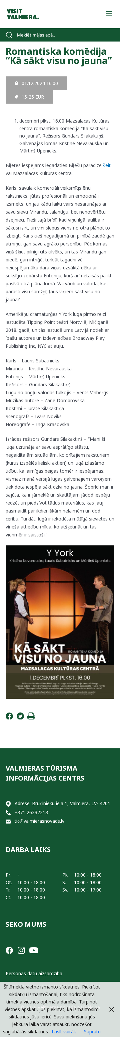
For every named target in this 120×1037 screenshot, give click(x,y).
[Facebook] (9, 717)
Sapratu (92, 1031)
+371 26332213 (31, 812)
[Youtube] (33, 949)
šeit (107, 165)
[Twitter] (20, 717)
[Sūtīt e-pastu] (8, 821)
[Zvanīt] (8, 812)
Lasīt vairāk (64, 1031)
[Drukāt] (31, 717)
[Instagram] (21, 949)
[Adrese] (8, 803)
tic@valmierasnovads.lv (39, 821)
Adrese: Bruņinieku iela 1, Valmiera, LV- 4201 (62, 803)
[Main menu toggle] (109, 14)
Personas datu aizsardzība (34, 973)
